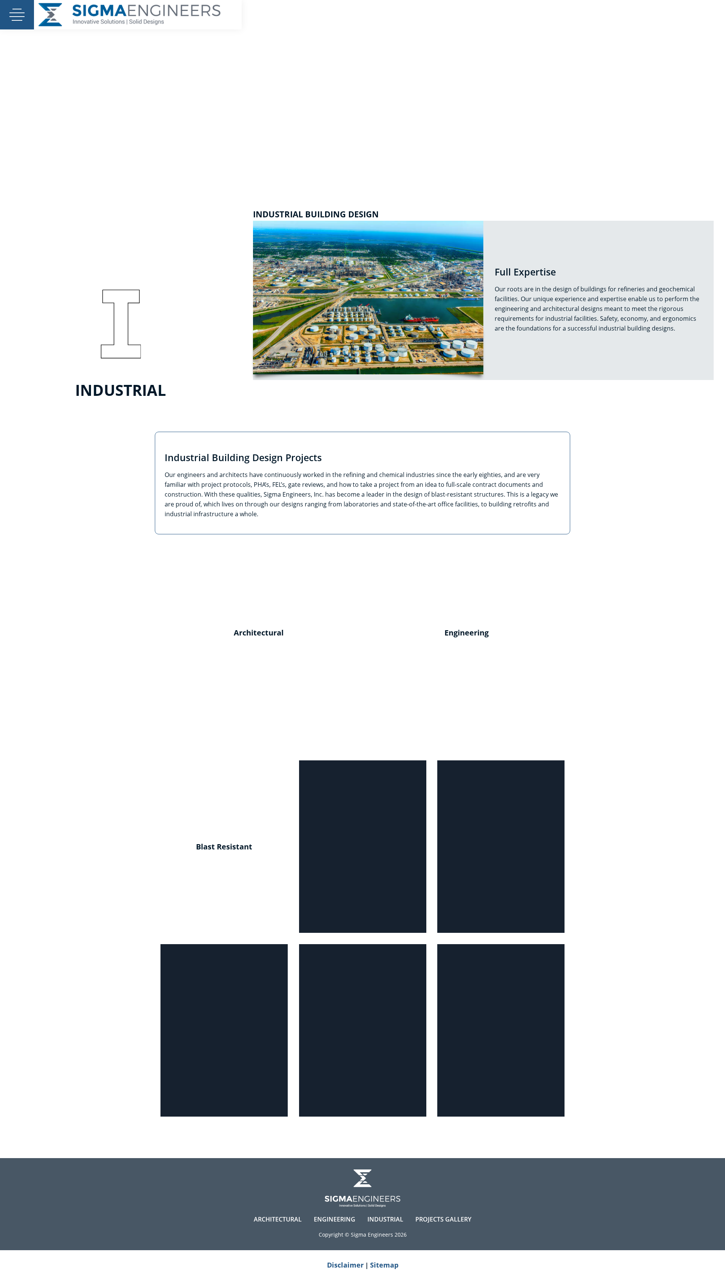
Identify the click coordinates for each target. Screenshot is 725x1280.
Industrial (385, 1219)
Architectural (278, 1219)
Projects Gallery (443, 1219)
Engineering (334, 1219)
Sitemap (384, 1264)
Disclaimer (345, 1264)
